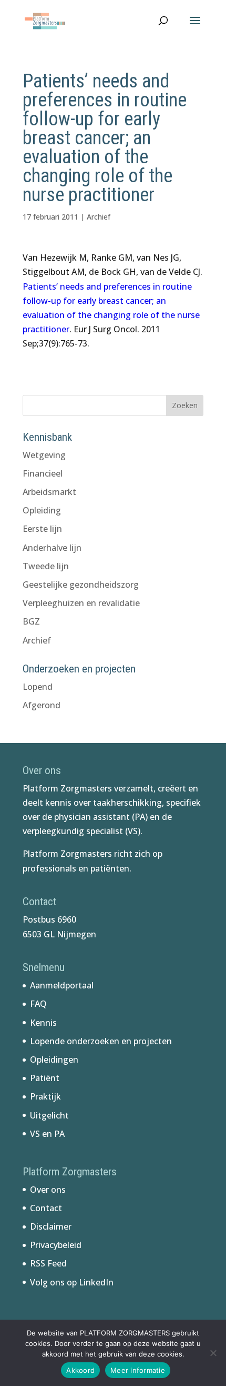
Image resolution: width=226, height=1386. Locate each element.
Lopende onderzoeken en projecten (101, 1041)
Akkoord (80, 1370)
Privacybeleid (55, 1245)
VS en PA (47, 1134)
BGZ (31, 621)
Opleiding (42, 510)
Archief (98, 217)
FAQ (38, 1003)
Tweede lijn (46, 566)
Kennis (43, 1022)
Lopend (38, 686)
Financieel (43, 473)
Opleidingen (54, 1059)
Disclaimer (50, 1226)
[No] (213, 1353)
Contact (46, 1208)
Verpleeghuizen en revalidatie (81, 603)
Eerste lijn (42, 528)
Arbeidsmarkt (49, 492)
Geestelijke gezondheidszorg (81, 584)
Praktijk (45, 1096)
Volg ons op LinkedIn (72, 1282)
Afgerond (41, 705)
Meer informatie (137, 1370)
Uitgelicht (49, 1115)
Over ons (48, 1189)
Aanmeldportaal (62, 985)
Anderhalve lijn (52, 547)
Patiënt (44, 1078)
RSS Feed (48, 1263)
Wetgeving (44, 455)
